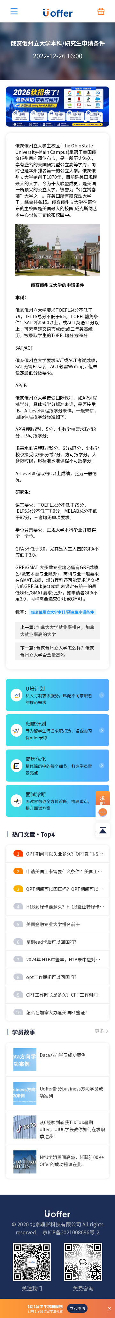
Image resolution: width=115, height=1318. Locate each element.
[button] (85, 121)
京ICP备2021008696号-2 (70, 1232)
